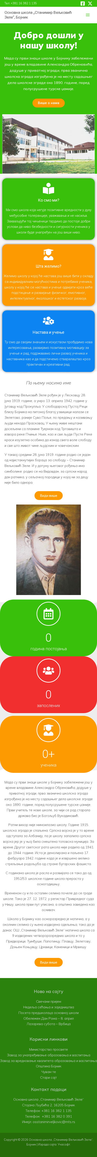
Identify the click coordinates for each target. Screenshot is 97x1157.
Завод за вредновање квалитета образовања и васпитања (48, 1061)
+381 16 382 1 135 (24, 3)
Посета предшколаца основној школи (48, 1013)
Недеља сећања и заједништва (48, 1007)
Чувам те (48, 1072)
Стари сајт (48, 1077)
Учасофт (64, 1144)
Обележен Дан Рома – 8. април (48, 1018)
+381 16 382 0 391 (57, 1116)
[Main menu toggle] (88, 15)
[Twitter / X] (90, 3)
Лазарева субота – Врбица (49, 1024)
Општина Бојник (48, 1066)
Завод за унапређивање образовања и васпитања (48, 1055)
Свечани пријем (48, 1001)
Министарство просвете (48, 1049)
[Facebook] (82, 3)
